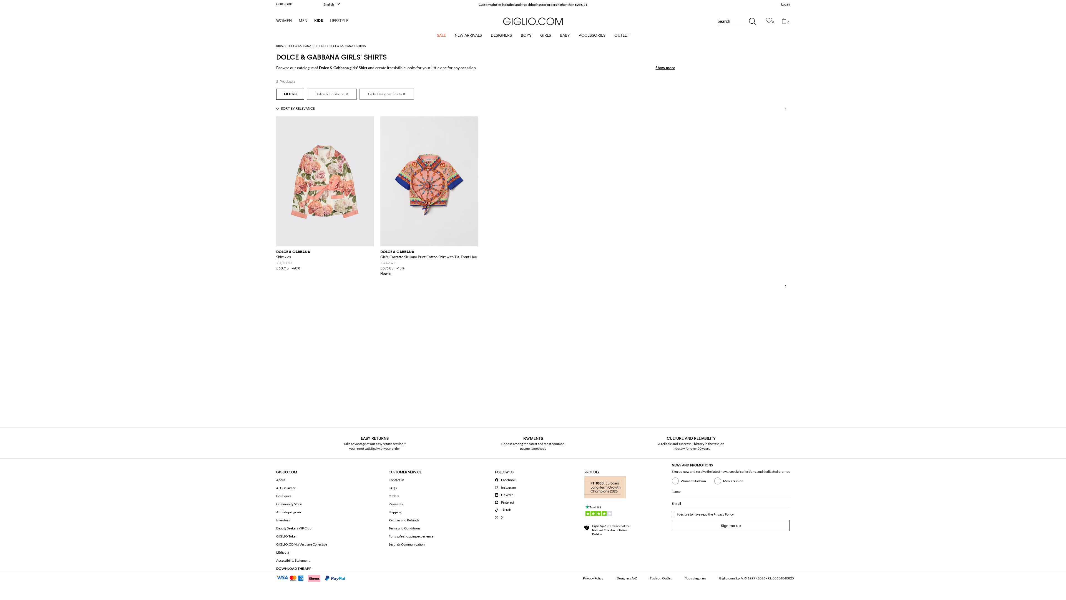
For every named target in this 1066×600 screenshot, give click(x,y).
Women (284, 20)
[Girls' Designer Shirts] (386, 94)
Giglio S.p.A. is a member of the (611, 530)
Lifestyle (339, 20)
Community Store (289, 504)
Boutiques (283, 496)
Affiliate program (288, 512)
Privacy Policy (723, 514)
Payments (396, 504)
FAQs (393, 488)
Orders (394, 496)
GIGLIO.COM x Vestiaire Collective (301, 544)
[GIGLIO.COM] (533, 21)
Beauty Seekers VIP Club (293, 528)
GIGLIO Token (286, 536)
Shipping (395, 512)
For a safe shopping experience (411, 536)
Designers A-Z (627, 578)
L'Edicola (282, 552)
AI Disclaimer (286, 488)
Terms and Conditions (404, 528)
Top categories (695, 578)
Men (303, 20)
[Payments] (313, 577)
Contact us (396, 480)
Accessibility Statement (293, 560)
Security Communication (407, 544)
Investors (283, 520)
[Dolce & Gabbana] (332, 94)
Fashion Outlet (661, 578)
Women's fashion (693, 481)
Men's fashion (733, 481)
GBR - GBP (284, 4)
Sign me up (731, 526)
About (280, 480)
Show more (665, 67)
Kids (318, 20)
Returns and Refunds (404, 520)
